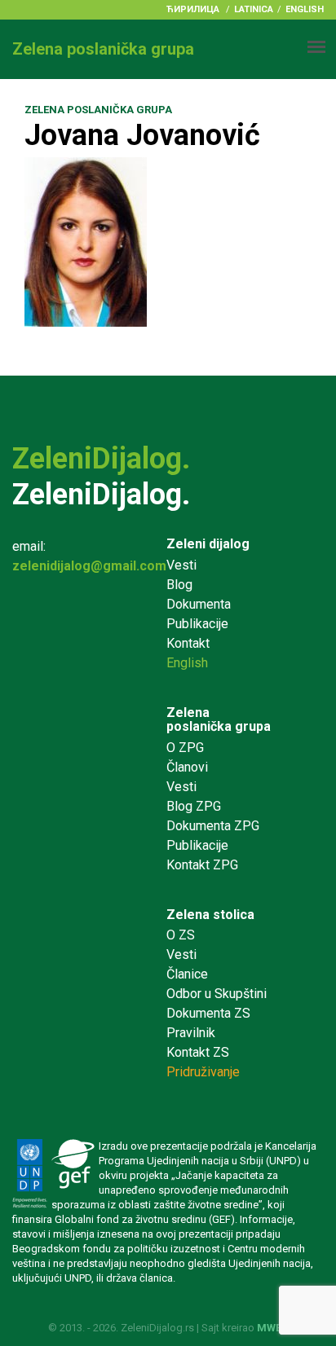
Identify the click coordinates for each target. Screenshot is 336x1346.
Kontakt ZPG (202, 865)
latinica (253, 9)
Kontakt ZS (197, 1052)
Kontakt (188, 643)
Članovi (187, 767)
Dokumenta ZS (208, 1013)
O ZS (180, 935)
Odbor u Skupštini (216, 993)
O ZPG (185, 747)
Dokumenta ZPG (212, 826)
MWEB (273, 1328)
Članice (187, 974)
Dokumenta (198, 604)
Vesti (181, 565)
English (304, 9)
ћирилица (192, 9)
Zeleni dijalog (208, 544)
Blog (179, 584)
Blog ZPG (193, 806)
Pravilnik (190, 1032)
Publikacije (197, 623)
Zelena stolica (210, 914)
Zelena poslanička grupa (218, 720)
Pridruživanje (203, 1072)
